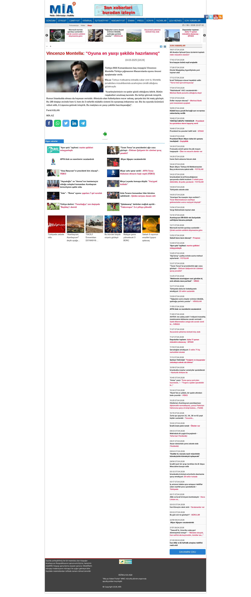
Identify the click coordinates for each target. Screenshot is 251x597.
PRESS (140, 20)
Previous (46, 35)
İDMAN (131, 20)
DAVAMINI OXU (187, 551)
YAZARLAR (161, 20)
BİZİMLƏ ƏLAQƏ (125, 575)
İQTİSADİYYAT (102, 20)
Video (83, 25)
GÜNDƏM (50, 20)
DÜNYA (149, 20)
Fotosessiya (73, 25)
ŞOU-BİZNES (175, 20)
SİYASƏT (62, 20)
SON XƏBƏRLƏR (192, 20)
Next (204, 35)
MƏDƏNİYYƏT (118, 20)
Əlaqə (89, 25)
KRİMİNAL (87, 20)
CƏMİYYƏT (74, 20)
